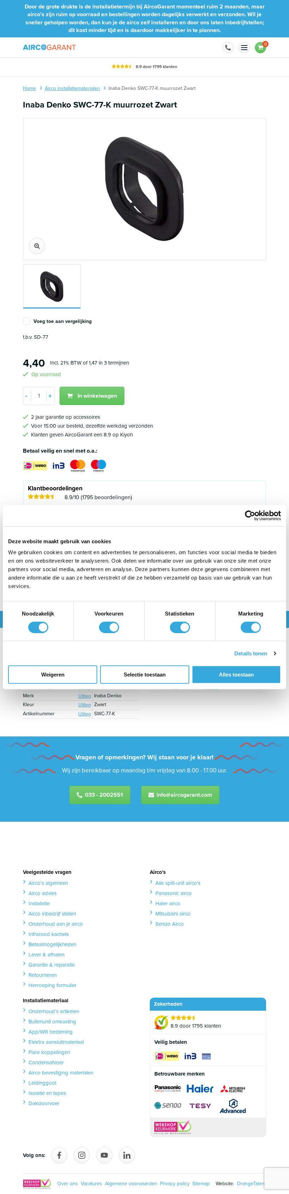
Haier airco (167, 903)
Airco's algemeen (48, 883)
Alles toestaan (236, 675)
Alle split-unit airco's (178, 883)
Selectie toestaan (145, 675)
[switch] (109, 627)
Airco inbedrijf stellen (52, 914)
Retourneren (43, 975)
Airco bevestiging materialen (61, 1073)
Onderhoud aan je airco (56, 924)
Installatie (39, 903)
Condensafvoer (46, 1062)
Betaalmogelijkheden (52, 944)
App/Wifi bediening (51, 1032)
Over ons (67, 1183)
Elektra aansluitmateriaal (56, 1042)
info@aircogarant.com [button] (184, 795)
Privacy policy (175, 1183)
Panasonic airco (173, 893)
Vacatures (91, 1183)
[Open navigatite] (244, 47)
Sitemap (201, 1183)
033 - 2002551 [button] (104, 795)
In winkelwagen (97, 396)
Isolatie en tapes (47, 1093)
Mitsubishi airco (173, 914)
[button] (228, 47)
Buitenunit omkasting (52, 1021)
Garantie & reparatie (52, 965)
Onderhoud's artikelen (54, 1011)
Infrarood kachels (49, 934)
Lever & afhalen (46, 955)
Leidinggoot (42, 1083)
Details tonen (250, 653)
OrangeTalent (250, 1183)
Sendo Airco (169, 924)
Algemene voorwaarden (131, 1183)
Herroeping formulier (52, 985)
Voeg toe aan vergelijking (62, 321)
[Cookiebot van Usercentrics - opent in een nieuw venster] (250, 515)
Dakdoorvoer (44, 1103)
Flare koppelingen (49, 1052)
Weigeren (52, 675)
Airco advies (43, 893)
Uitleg (84, 696)
